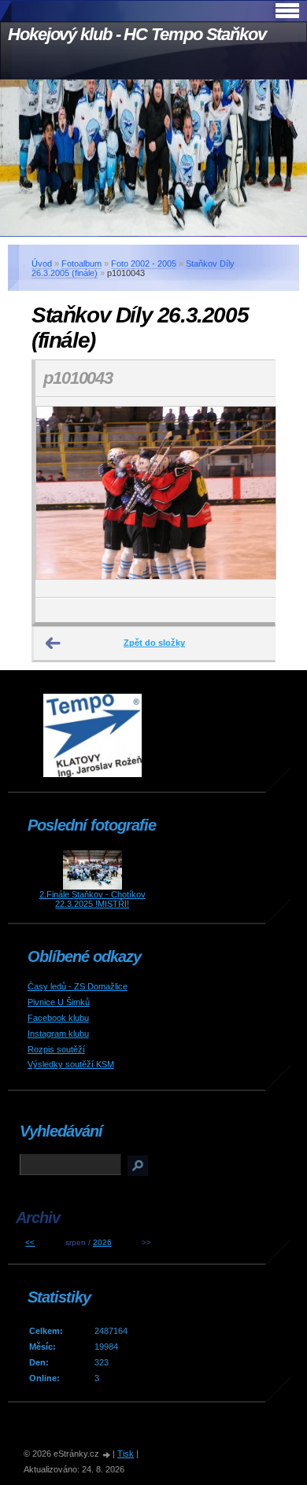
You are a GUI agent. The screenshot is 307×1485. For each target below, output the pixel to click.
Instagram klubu (58, 1033)
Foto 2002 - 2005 (143, 263)
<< (30, 1242)
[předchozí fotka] (61, 497)
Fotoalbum (81, 263)
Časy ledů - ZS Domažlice (78, 986)
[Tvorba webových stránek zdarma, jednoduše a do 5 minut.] (107, 1454)
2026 (102, 1242)
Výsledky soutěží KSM (71, 1064)
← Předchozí (53, 643)
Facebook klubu (58, 1018)
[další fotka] (249, 497)
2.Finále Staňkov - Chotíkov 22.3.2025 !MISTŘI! (92, 899)
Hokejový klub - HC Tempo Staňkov (137, 34)
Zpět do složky (154, 642)
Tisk (125, 1453)
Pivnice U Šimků (59, 1002)
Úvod (41, 263)
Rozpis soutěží (56, 1049)
